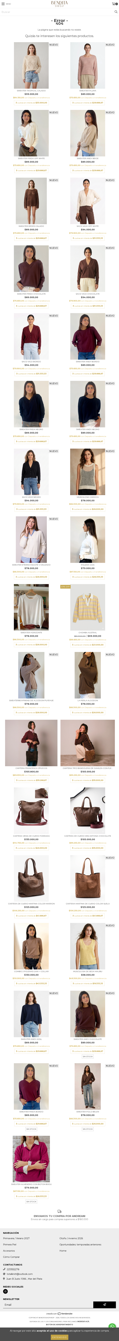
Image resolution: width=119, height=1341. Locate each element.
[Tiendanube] (59, 1315)
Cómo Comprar (11, 1257)
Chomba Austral (88, 632)
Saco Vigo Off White (88, 226)
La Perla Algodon (88, 700)
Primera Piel (9, 1244)
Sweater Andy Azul (31, 1039)
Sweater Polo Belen (87, 1111)
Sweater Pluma (87, 90)
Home (63, 1250)
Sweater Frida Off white (31, 158)
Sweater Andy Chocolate (88, 1039)
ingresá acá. (83, 1322)
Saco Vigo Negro (31, 497)
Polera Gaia (88, 565)
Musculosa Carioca (88, 497)
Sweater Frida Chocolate (31, 294)
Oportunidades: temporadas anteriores (80, 1244)
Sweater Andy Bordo (87, 361)
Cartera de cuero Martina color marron (31, 903)
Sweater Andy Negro (87, 429)
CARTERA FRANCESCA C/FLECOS (31, 768)
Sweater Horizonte (31, 632)
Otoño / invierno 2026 (71, 1238)
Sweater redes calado (31, 226)
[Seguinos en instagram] (5, 1291)
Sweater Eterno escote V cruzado (31, 565)
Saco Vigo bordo (31, 361)
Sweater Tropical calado (31, 90)
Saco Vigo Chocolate (88, 294)
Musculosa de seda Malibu (87, 971)
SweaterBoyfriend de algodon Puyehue (31, 700)
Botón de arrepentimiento (59, 1325)
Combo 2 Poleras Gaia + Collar (31, 971)
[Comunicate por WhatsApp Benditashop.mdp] (112, 1326)
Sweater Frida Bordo (31, 1111)
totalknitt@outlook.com (20, 1274)
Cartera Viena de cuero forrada (31, 836)
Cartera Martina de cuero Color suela (88, 903)
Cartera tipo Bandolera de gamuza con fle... (88, 768)
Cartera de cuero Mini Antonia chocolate (87, 836)
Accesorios (9, 1250)
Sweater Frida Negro (31, 429)
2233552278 (13, 1269)
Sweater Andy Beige (88, 158)
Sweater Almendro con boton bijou (31, 1184)
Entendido (59, 1337)
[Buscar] (116, 12)
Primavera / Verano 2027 (16, 1238)
